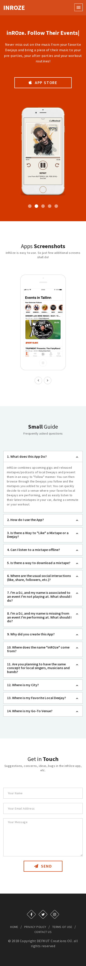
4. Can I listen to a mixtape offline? (33, 549)
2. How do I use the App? (25, 519)
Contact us (43, 932)
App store (45, 82)
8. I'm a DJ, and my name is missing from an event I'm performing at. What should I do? (39, 617)
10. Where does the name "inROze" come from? (38, 649)
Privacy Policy (35, 927)
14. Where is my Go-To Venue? (29, 711)
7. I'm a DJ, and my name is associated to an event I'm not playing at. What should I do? (39, 596)
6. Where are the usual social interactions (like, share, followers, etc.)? (39, 577)
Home (14, 927)
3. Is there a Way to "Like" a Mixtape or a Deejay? (38, 535)
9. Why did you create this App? (31, 634)
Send (46, 866)
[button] (78, 7)
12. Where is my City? (23, 685)
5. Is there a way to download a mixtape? (38, 563)
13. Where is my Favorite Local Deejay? (36, 698)
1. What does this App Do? (27, 456)
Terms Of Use (62, 927)
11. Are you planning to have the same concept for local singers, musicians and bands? (38, 668)
